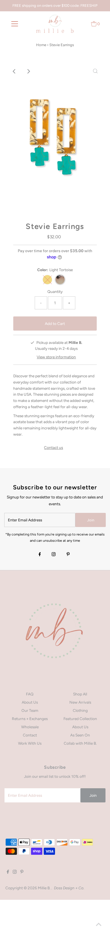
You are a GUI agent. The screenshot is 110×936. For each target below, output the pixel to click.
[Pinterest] (68, 555)
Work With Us (29, 743)
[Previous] (14, 71)
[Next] (28, 71)
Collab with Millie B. (80, 743)
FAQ (30, 694)
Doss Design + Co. (69, 888)
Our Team (29, 710)
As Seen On (80, 735)
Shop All (80, 694)
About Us (30, 702)
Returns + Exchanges (30, 718)
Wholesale (30, 727)
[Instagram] (53, 555)
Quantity (55, 291)
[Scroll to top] (98, 924)
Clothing (80, 710)
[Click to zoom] (95, 71)
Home (41, 45)
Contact (30, 735)
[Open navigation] (14, 24)
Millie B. (44, 888)
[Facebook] (39, 555)
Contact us (53, 448)
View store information (56, 357)
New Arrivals (80, 702)
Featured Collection (80, 718)
